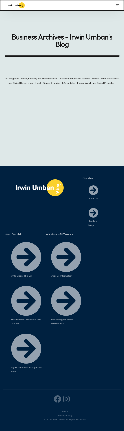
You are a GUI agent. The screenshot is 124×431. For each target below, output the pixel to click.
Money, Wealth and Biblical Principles (95, 83)
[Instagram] (66, 399)
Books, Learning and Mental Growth (39, 78)
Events (95, 78)
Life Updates (68, 83)
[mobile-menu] (115, 5)
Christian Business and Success (74, 78)
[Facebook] (57, 399)
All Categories (12, 78)
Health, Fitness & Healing (47, 83)
